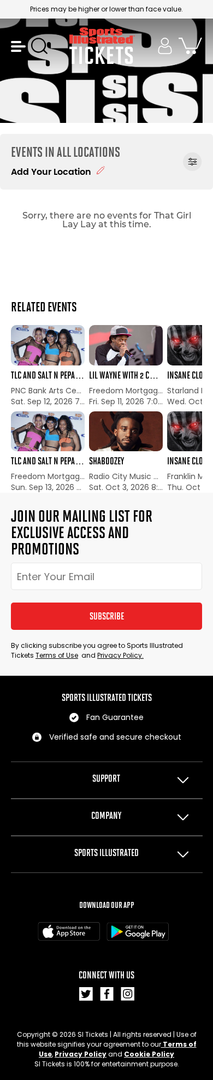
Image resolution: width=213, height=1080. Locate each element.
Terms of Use (57, 655)
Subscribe (107, 616)
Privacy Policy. (120, 655)
